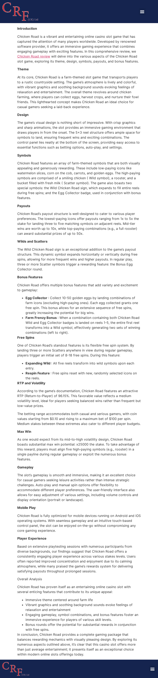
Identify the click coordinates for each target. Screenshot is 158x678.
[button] (142, 11)
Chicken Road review (33, 56)
